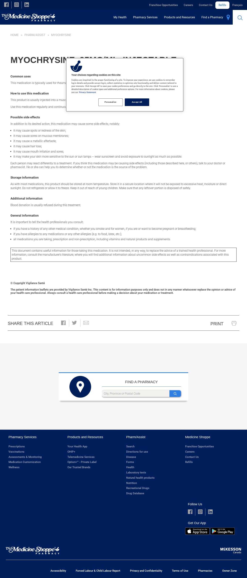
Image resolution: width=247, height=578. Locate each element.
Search (130, 446)
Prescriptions (16, 446)
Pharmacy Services (22, 437)
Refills (222, 5)
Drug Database (135, 493)
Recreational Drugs (137, 488)
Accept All (137, 102)
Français (237, 5)
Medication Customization (24, 462)
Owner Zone (229, 570)
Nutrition (131, 483)
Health (130, 467)
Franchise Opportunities (163, 5)
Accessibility (58, 570)
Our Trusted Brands (78, 467)
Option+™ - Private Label (82, 462)
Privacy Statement (87, 92)
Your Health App (77, 446)
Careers (188, 5)
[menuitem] (121, 17)
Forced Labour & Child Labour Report (98, 570)
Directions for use (137, 451)
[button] (6, 5)
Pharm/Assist (34, 35)
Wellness (14, 467)
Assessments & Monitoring (25, 457)
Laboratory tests (136, 472)
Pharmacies (205, 570)
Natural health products (140, 477)
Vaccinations (16, 451)
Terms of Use (180, 570)
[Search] (175, 393)
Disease (131, 457)
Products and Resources (85, 437)
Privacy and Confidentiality (146, 570)
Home (14, 35)
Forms (130, 462)
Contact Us (205, 5)
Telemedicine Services (81, 457)
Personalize (110, 102)
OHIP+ (71, 451)
